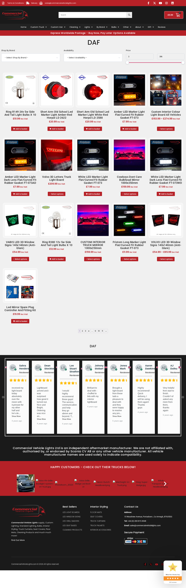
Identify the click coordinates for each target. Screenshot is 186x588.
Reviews (161, 27)
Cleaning (73, 27)
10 (99, 331)
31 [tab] (148, 438)
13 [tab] (74, 438)
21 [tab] (107, 438)
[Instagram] (166, 3)
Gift (149, 27)
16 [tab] (87, 438)
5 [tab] (42, 438)
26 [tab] (127, 438)
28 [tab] (136, 438)
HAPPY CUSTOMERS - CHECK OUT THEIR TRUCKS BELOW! (93, 467)
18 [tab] (95, 438)
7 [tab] (50, 438)
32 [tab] (152, 438)
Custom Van (57, 27)
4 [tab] (37, 438)
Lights (87, 27)
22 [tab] (111, 438)
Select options (166, 129)
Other (126, 27)
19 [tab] (99, 438)
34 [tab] (160, 438)
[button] (21, 483)
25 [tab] (123, 438)
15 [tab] (82, 438)
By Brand (101, 27)
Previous (3, 397)
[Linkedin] (172, 3)
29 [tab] (140, 438)
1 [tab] (25, 438)
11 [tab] (66, 438)
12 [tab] (70, 438)
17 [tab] (91, 438)
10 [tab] (62, 438)
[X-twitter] (154, 3)
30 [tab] (144, 438)
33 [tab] (156, 438)
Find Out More (18, 540)
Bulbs (114, 27)
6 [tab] (46, 438)
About (138, 27)
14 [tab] (78, 438)
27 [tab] (131, 438)
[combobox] (30, 58)
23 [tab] (115, 438)
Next (183, 397)
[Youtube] (160, 3)
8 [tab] (54, 438)
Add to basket (21, 129)
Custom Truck (37, 27)
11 (102, 331)
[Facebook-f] (148, 3)
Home (23, 27)
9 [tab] (58, 438)
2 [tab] (29, 438)
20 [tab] (103, 438)
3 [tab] (33, 438)
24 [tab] (119, 438)
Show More (16, 419)
